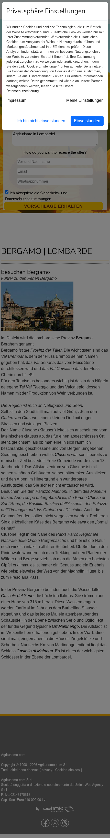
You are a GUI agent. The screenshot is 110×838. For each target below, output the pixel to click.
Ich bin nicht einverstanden (41, 121)
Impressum (16, 100)
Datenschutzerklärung (22, 91)
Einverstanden (87, 121)
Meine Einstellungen (85, 100)
